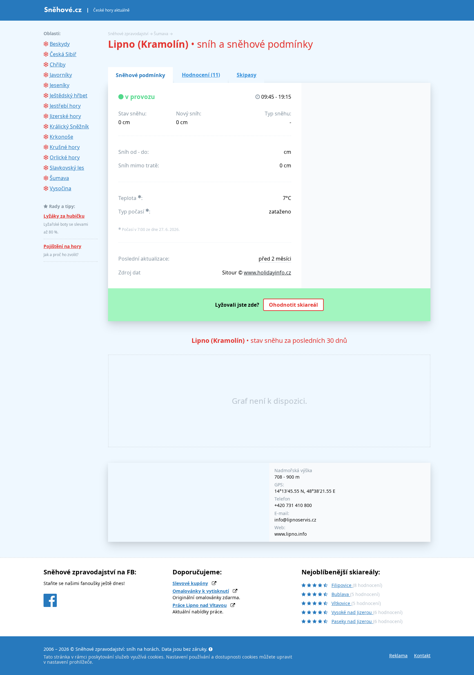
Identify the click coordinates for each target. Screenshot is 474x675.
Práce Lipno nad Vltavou (200, 605)
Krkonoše (61, 136)
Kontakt (422, 655)
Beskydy (60, 43)
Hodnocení (201, 74)
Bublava (340, 594)
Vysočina (60, 188)
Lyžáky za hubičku (64, 216)
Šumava (161, 33)
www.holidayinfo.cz (267, 272)
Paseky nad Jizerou (352, 621)
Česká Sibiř (63, 54)
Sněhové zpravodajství (128, 33)
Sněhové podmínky (140, 75)
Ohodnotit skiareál (293, 304)
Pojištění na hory (62, 246)
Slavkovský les (67, 167)
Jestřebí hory (65, 105)
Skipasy (246, 74)
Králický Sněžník (69, 126)
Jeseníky (59, 85)
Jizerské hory (65, 116)
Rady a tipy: (62, 206)
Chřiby (57, 64)
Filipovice (342, 585)
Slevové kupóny (190, 583)
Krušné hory (65, 147)
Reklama (398, 655)
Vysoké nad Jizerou (352, 612)
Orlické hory (65, 157)
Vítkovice (341, 603)
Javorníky (61, 74)
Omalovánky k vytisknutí (201, 591)
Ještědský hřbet (68, 95)
